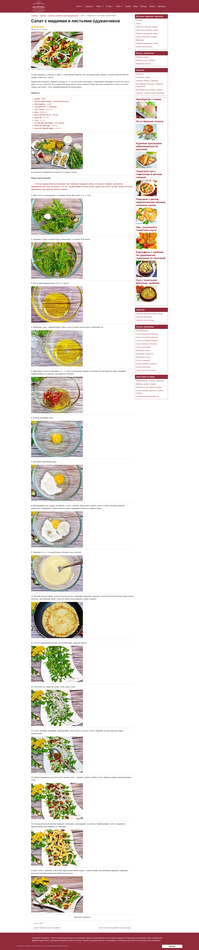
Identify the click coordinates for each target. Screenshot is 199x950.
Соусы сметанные (143, 347)
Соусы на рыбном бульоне (147, 337)
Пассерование (142, 331)
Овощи (143, 6)
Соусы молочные (143, 367)
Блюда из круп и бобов (145, 60)
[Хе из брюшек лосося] (146, 132)
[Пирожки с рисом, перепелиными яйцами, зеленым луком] (146, 216)
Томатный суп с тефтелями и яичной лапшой (149, 174)
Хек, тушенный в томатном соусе (146, 229)
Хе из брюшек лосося (149, 121)
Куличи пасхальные (144, 47)
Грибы (128, 6)
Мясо (99, 6)
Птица (109, 6)
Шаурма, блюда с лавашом (147, 81)
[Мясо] (102, 6)
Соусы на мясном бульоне (147, 334)
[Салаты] (93, 6)
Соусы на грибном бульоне (147, 340)
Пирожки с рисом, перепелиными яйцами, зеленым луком (151, 202)
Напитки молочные (144, 317)
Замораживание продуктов (147, 396)
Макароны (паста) (143, 64)
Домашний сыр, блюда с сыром (149, 90)
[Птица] (112, 6)
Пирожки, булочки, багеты (147, 27)
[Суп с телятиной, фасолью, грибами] (146, 294)
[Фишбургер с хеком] (146, 110)
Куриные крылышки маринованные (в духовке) (149, 146)
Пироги (139, 20)
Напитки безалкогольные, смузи (149, 314)
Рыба (118, 6)
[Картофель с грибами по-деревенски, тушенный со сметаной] (146, 269)
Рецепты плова (142, 57)
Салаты (89, 6)
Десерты (162, 6)
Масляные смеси (143, 350)
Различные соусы (143, 357)
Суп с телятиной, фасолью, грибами (148, 282)
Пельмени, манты (143, 77)
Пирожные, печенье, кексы (147, 30)
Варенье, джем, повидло (146, 384)
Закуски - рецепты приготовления (150, 93)
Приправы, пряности (144, 354)
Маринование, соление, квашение (150, 381)
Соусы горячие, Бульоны (146, 364)
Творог (152, 6)
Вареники (140, 40)
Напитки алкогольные (145, 320)
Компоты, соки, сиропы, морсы (149, 387)
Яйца (135, 6)
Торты (138, 23)
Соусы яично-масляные (146, 370)
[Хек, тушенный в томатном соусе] (146, 241)
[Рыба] (122, 6)
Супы (78, 6)
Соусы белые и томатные (146, 344)
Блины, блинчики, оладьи (146, 37)
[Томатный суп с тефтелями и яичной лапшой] (146, 188)
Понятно (172, 946)
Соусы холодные (143, 360)
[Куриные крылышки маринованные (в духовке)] (146, 160)
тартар (52, 506)
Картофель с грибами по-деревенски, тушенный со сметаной (150, 255)
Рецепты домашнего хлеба (147, 43)
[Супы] (82, 6)
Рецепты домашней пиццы (147, 33)
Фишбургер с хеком (148, 99)
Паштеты (140, 74)
